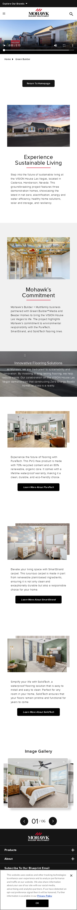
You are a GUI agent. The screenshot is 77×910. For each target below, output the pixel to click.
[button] (24, 821)
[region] (38, 890)
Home (7, 59)
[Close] (71, 875)
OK (37, 903)
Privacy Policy (44, 896)
